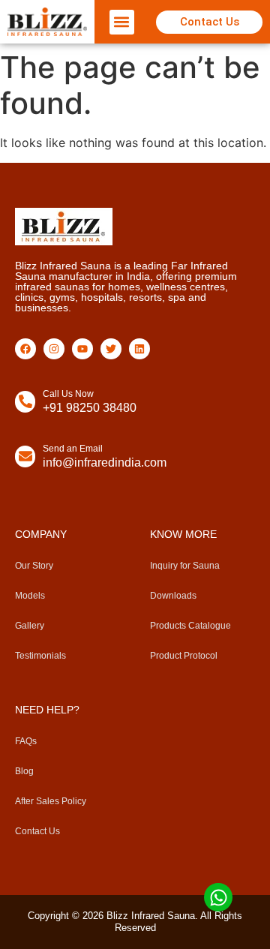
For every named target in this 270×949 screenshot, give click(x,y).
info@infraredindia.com (104, 462)
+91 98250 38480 (89, 407)
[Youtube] (82, 348)
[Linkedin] (139, 348)
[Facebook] (25, 348)
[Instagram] (54, 348)
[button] (122, 22)
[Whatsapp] (218, 897)
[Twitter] (111, 348)
